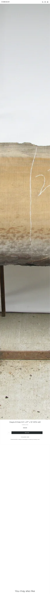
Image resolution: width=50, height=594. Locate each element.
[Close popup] (44, 284)
